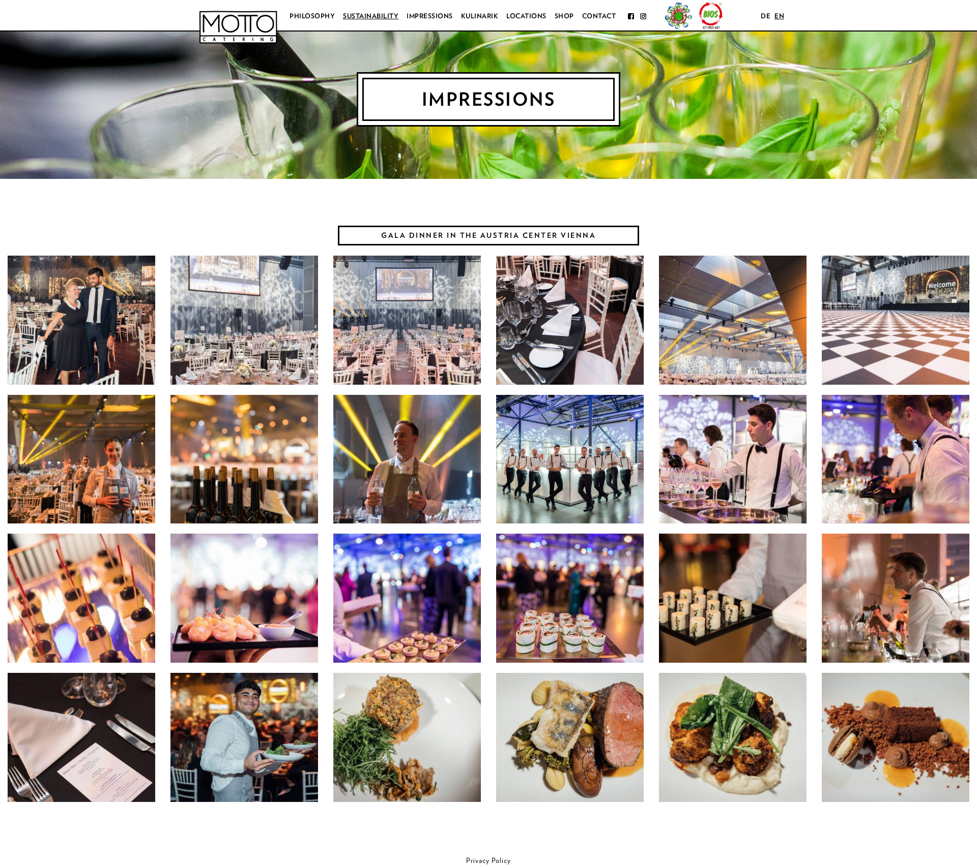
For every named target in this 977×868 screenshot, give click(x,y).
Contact (599, 16)
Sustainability (370, 16)
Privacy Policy (488, 860)
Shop (564, 16)
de (765, 16)
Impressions (430, 16)
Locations (526, 16)
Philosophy (312, 16)
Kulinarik (480, 16)
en (779, 16)
